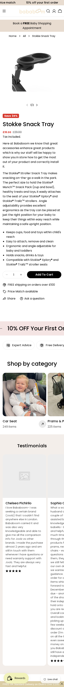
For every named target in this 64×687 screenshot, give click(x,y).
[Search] (48, 11)
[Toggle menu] (4, 11)
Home (13, 36)
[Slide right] (37, 105)
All (24, 36)
